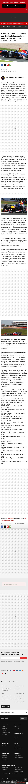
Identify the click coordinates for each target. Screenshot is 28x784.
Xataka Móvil (4, 728)
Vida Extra (16, 728)
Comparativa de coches (7, 699)
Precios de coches (19, 696)
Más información (21, 782)
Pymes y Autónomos (18, 757)
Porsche (13, 26)
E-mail (10, 65)
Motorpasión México (18, 773)
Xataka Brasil (4, 769)
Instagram (17, 670)
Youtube (14, 670)
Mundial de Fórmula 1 (20, 523)
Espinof (16, 738)
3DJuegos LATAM (18, 767)
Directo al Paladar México (7, 773)
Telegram (20, 670)
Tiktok (6, 673)
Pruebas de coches (19, 693)
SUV (3, 693)
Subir (22, 718)
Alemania (20, 26)
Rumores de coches (7, 696)
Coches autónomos (19, 699)
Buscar (26, 712)
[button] (15, 77)
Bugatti (25, 26)
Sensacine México (18, 769)
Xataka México (5, 767)
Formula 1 (11, 518)
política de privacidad (19, 661)
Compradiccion (5, 759)
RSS (23, 670)
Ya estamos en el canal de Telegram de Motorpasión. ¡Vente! (14, 23)
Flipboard (8, 65)
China (8, 26)
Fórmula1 (9, 523)
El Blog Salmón (17, 755)
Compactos (17, 689)
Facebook (2, 65)
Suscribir (23, 658)
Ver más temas (6, 706)
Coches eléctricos (19, 686)
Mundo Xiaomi (5, 734)
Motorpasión (17, 745)
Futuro (3, 701)
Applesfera (4, 730)
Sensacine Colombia (18, 771)
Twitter (5, 65)
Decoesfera (4, 757)
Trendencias (4, 755)
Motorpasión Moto (18, 747)
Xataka (3, 726)
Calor (4, 26)
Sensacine (16, 736)
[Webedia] (5, 719)
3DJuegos (16, 726)
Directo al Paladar (5, 745)
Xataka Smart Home (6, 732)
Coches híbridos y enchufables (6, 689)
